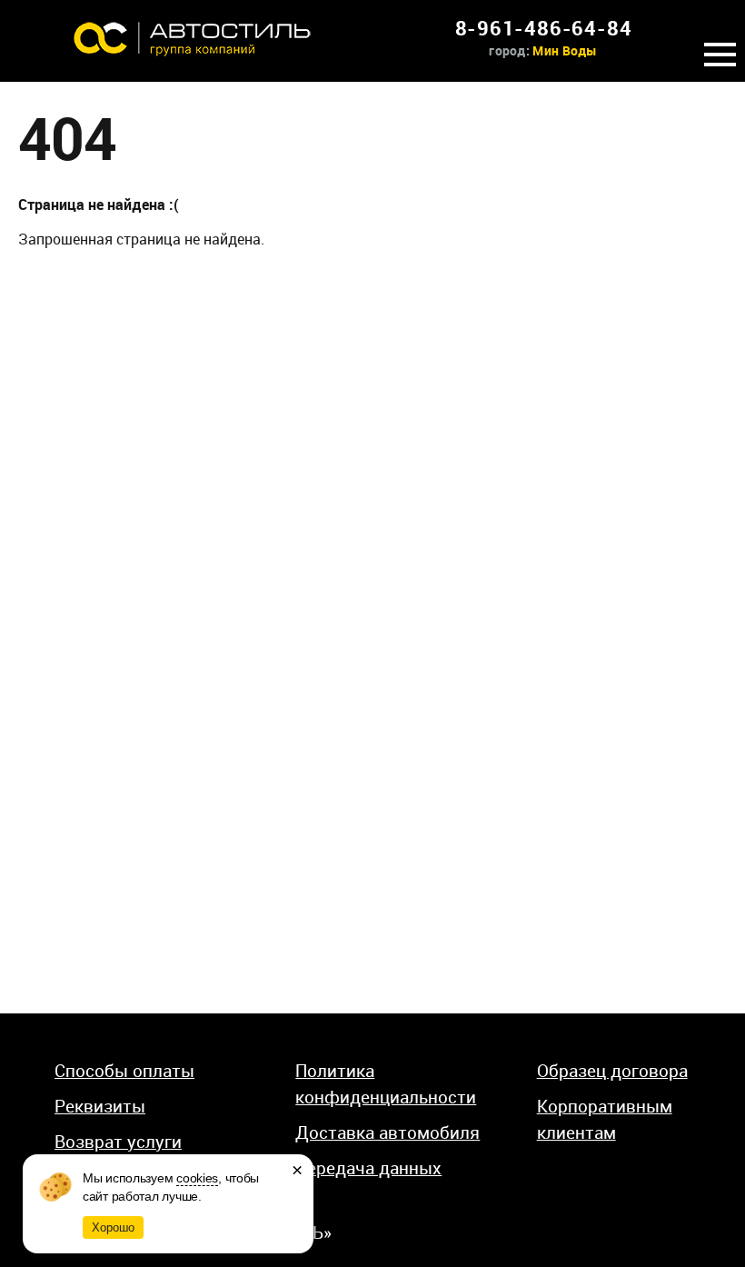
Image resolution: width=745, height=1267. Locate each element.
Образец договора (612, 1070)
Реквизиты (100, 1106)
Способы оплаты (124, 1070)
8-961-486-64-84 (543, 28)
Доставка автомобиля (387, 1132)
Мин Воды (564, 50)
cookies (197, 1178)
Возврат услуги (118, 1141)
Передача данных (368, 1168)
